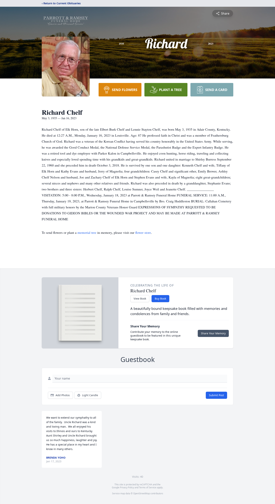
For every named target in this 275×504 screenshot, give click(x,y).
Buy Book (160, 298)
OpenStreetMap (141, 493)
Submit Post (216, 395)
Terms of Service (147, 487)
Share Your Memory (213, 333)
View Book (140, 298)
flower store (143, 232)
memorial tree (86, 232)
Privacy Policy (127, 487)
